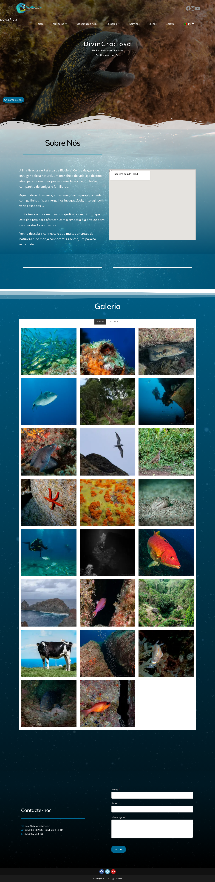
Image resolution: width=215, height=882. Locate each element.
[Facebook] (101, 871)
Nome (115, 789)
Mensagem (118, 817)
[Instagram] (107, 871)
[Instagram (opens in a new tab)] (193, 8)
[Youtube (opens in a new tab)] (198, 8)
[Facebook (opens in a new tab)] (188, 8)
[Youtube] (113, 871)
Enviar (118, 849)
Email (115, 803)
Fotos (100, 321)
